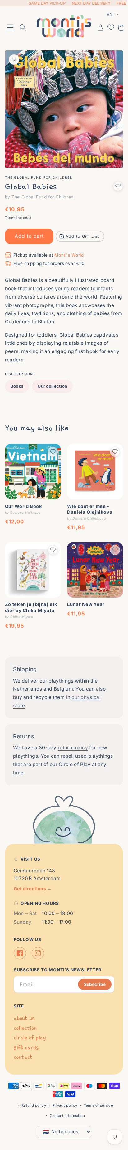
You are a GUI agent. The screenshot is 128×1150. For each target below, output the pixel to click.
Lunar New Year (84, 593)
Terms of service (96, 1105)
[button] (10, 26)
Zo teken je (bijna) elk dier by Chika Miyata (31, 596)
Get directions (33, 888)
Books (17, 379)
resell (67, 745)
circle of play (30, 1037)
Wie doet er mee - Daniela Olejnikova (87, 500)
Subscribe (90, 984)
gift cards (26, 1047)
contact (23, 1057)
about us (24, 1018)
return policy (73, 736)
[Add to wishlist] (113, 180)
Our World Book (23, 497)
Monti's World (69, 248)
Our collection (52, 379)
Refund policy (31, 1105)
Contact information (65, 1116)
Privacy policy (62, 1105)
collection (25, 1027)
